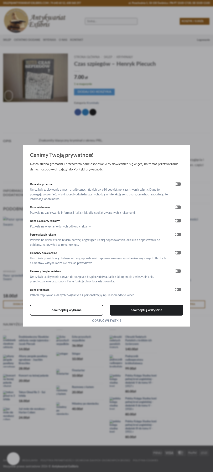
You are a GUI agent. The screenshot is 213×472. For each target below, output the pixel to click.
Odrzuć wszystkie (106, 321)
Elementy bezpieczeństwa (45, 271)
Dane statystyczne (41, 184)
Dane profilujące (40, 290)
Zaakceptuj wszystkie (146, 310)
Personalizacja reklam (43, 235)
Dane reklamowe (40, 207)
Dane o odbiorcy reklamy (45, 221)
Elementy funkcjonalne (43, 253)
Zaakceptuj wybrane (66, 310)
